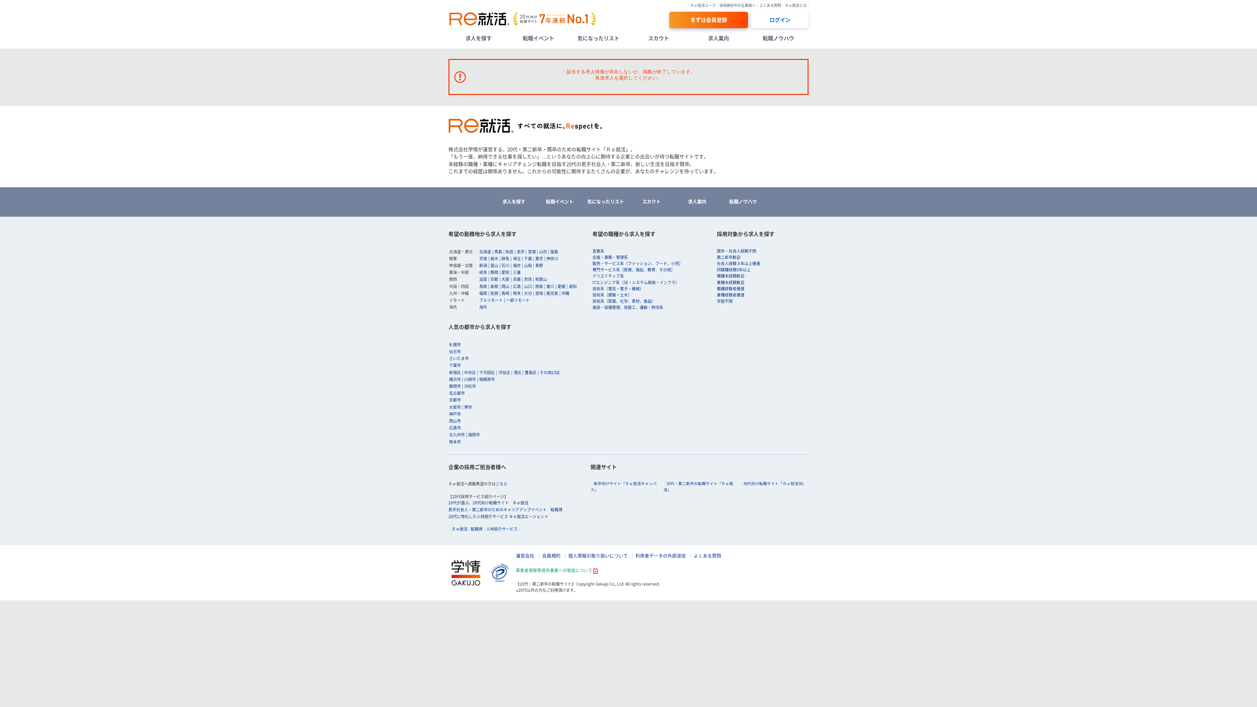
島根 (494, 286)
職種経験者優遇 (730, 289)
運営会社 (525, 555)
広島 (517, 286)
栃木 (494, 259)
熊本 (517, 293)
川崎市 (470, 379)
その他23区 (550, 372)
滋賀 (483, 279)
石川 (505, 265)
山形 (543, 252)
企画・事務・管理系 (610, 257)
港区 (517, 372)
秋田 (509, 252)
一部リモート (518, 300)
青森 (498, 252)
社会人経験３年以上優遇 (738, 263)
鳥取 (483, 286)
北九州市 (457, 435)
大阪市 (455, 407)
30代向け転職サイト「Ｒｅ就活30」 (774, 483)
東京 (539, 259)
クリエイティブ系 (608, 276)
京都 (494, 279)
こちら (501, 484)
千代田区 (487, 372)
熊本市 (455, 442)
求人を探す (478, 38)
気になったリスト (598, 38)
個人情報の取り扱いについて (598, 555)
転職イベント (538, 38)
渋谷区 (504, 372)
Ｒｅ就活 (459, 529)
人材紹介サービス (502, 529)
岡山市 (455, 421)
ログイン (780, 20)
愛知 (505, 272)
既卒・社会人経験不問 (736, 251)
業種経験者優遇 (730, 295)
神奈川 (552, 259)
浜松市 (470, 386)
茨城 (483, 259)
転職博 (477, 529)
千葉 (528, 259)
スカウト (658, 38)
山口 (528, 286)
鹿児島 (552, 293)
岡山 (505, 286)
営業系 (598, 251)
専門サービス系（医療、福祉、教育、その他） (633, 270)
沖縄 (565, 293)
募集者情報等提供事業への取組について (554, 570)
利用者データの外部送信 (660, 555)
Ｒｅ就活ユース (703, 5)
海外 (483, 307)
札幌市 (455, 345)
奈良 (528, 279)
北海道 (485, 252)
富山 (494, 265)
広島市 (455, 428)
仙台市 (455, 351)
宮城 (532, 252)
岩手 (521, 252)
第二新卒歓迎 (728, 257)
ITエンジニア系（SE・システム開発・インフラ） (635, 282)
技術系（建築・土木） (612, 295)
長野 (539, 265)
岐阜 (483, 272)
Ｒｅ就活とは (796, 5)
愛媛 (561, 286)
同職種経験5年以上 (734, 270)
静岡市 (455, 386)
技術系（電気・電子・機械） (618, 289)
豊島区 (531, 372)
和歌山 (541, 279)
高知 (573, 286)
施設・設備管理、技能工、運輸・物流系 (627, 307)
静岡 (494, 272)
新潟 (483, 265)
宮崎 (539, 293)
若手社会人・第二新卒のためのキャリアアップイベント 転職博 (505, 510)
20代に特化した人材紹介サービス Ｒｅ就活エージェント (498, 516)
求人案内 (718, 38)
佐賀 (494, 293)
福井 (517, 265)
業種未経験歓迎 (730, 282)
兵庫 (517, 279)
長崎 (505, 293)
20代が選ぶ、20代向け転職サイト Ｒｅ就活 (488, 503)
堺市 (468, 407)
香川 (550, 286)
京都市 (455, 400)
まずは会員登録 (708, 20)
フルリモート (491, 300)
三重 (517, 272)
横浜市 (455, 379)
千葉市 (455, 365)
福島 (554, 252)
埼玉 (517, 259)
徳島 (539, 286)
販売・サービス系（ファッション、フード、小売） (637, 263)
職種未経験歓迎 (730, 276)
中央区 (470, 372)
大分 (528, 293)
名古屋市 (457, 393)
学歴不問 (725, 301)
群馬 (505, 259)
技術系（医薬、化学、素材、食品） (623, 301)
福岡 (483, 293)
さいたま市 (459, 358)
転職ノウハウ (778, 38)
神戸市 (455, 414)
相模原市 (487, 379)
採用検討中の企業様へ (738, 5)
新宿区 (455, 372)
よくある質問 (770, 5)
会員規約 (551, 555)
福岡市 (474, 435)
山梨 (528, 265)
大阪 (505, 279)
